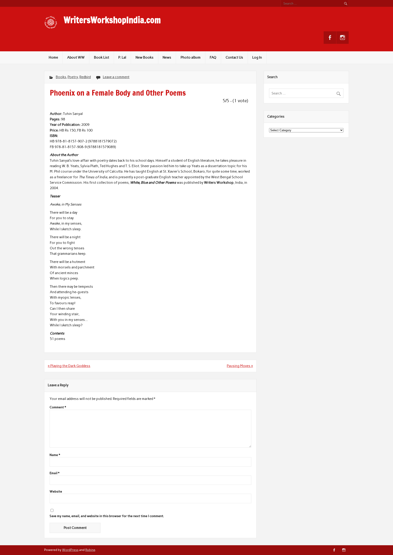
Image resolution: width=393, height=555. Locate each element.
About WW (76, 57)
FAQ (213, 57)
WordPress (70, 550)
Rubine (90, 550)
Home (53, 57)
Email (54, 473)
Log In (257, 57)
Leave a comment (116, 77)
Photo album (191, 57)
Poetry (73, 77)
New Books (145, 57)
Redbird (85, 77)
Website (56, 491)
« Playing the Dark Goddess (69, 366)
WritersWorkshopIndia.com (112, 20)
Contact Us (234, 57)
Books (61, 77)
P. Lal (122, 57)
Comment (58, 407)
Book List (101, 57)
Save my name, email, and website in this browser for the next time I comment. (107, 516)
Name (55, 455)
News (167, 57)
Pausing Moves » (240, 366)
